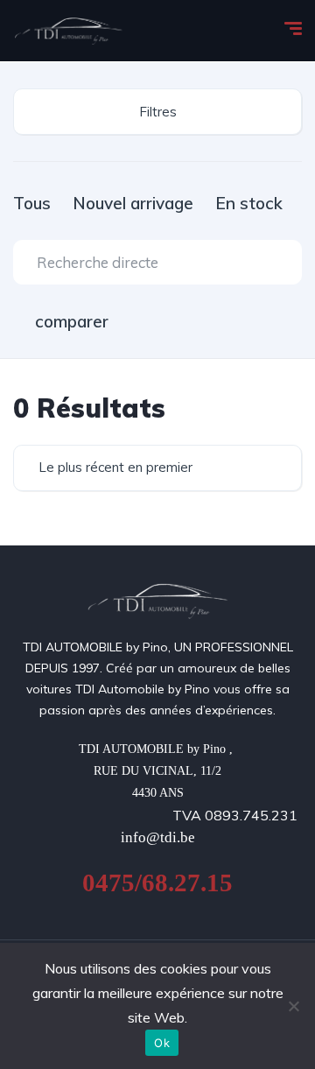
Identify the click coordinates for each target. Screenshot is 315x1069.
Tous (32, 203)
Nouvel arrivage (133, 203)
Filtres (158, 111)
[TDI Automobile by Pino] (68, 31)
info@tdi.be (158, 837)
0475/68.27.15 (157, 883)
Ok (162, 1043)
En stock (249, 203)
